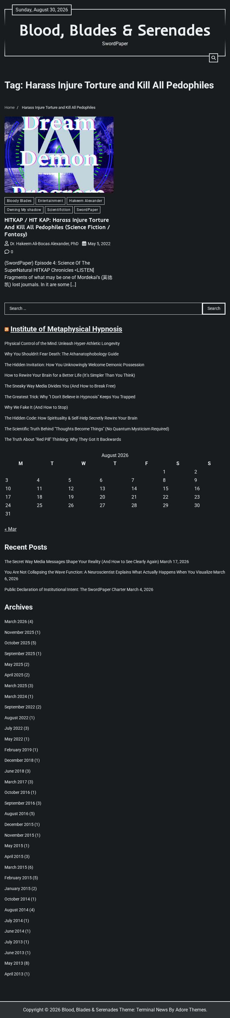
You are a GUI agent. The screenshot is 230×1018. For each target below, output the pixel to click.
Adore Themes (190, 1010)
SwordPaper (87, 209)
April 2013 (13, 974)
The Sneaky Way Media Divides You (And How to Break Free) (60, 386)
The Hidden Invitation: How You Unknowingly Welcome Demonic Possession (74, 364)
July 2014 (13, 920)
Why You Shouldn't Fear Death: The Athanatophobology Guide (61, 354)
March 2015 (15, 867)
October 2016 (17, 792)
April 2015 (13, 856)
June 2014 (14, 931)
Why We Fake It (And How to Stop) (36, 407)
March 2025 (15, 685)
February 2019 (18, 749)
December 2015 (19, 824)
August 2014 (16, 910)
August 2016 (16, 813)
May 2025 (13, 664)
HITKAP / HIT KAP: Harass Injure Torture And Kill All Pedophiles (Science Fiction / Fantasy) (57, 226)
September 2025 (19, 653)
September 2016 (19, 803)
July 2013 (13, 942)
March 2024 (15, 696)
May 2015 (13, 845)
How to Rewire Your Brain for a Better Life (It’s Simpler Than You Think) (69, 375)
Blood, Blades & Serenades (115, 29)
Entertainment (50, 200)
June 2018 (14, 771)
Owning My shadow (24, 209)
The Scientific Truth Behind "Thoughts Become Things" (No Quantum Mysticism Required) (86, 429)
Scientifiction (58, 209)
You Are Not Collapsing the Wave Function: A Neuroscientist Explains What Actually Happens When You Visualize (108, 572)
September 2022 (19, 707)
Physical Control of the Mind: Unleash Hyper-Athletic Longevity (62, 343)
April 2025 (13, 675)
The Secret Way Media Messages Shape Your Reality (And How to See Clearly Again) (81, 561)
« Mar (10, 529)
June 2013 (14, 952)
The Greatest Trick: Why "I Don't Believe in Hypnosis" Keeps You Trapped (69, 396)
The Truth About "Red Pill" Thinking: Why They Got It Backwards (62, 439)
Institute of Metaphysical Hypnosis (66, 329)
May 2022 (13, 739)
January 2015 (17, 888)
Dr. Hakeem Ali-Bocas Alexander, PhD (44, 243)
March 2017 (15, 782)
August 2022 (16, 717)
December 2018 (19, 760)
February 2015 (18, 877)
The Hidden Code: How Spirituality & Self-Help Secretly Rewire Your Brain (70, 418)
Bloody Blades (19, 200)
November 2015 (19, 835)
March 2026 (15, 621)
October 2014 (17, 899)
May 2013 (13, 963)
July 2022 (13, 728)
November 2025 (19, 632)
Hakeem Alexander (85, 200)
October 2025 (17, 643)
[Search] (213, 57)
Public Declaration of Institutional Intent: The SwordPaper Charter (65, 589)
